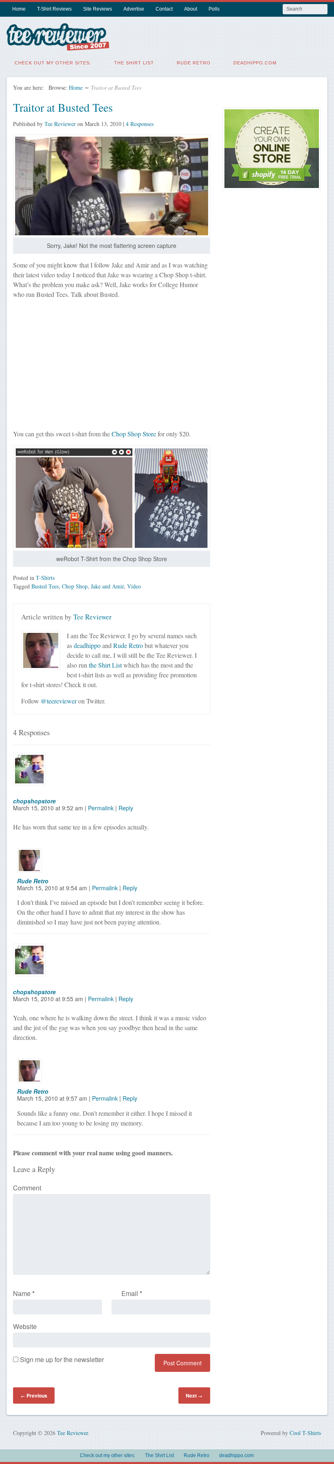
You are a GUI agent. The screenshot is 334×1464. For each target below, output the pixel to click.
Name (24, 1293)
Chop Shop (75, 586)
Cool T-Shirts (305, 1433)
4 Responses (140, 124)
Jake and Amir (107, 586)
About (190, 9)
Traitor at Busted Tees (63, 107)
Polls (214, 9)
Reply (126, 808)
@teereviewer (59, 701)
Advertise (133, 9)
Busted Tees (45, 586)
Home (19, 9)
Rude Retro (194, 62)
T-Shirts (45, 578)
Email (131, 1293)
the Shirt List (105, 665)
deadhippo (87, 645)
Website (25, 1326)
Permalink (101, 808)
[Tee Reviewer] (58, 45)
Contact (164, 9)
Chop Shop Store (134, 433)
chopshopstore (34, 801)
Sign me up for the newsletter (61, 1359)
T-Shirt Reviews (54, 9)
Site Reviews (97, 9)
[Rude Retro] (34, 872)
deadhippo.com (255, 62)
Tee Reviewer (60, 124)
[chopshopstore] (34, 792)
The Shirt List (134, 62)
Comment (27, 1187)
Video (134, 586)
